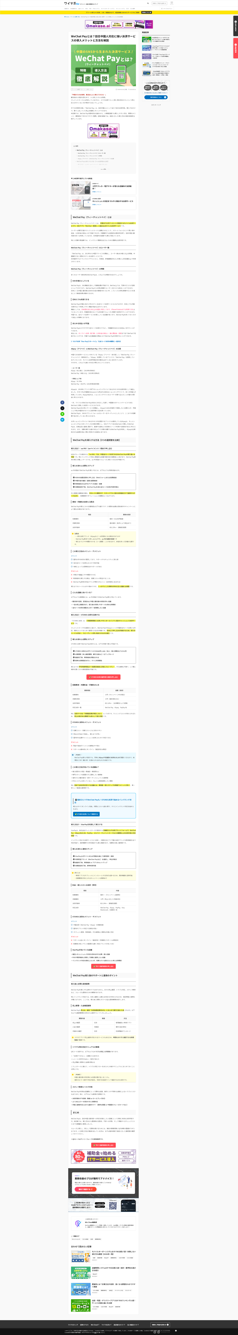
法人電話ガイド (132, 1325)
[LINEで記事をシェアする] (62, 414)
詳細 (145, 12)
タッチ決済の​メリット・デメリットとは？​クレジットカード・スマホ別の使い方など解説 (160, 64)
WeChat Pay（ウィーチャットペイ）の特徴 (90, 156)
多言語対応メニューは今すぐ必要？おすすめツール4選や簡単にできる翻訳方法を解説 (161, 39)
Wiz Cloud (94, 1325)
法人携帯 (132, 8)
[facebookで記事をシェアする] (62, 402)
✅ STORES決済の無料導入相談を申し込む (103, 677)
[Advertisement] (156, 117)
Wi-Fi (127, 8)
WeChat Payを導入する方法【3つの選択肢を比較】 (93, 161)
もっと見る (103, 169)
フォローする (100, 1203)
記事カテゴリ (84, 1325)
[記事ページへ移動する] (81, 1256)
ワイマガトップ (73, 1325)
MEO (86, 8)
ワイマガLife (106, 1325)
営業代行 (66, 8)
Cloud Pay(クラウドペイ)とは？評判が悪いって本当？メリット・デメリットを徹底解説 (161, 48)
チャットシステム (120, 8)
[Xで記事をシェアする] (62, 408)
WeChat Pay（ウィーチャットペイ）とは (90, 150)
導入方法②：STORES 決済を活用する (88, 167)
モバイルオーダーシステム (107, 8)
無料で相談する (84, 1189)
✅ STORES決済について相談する (86, 814)
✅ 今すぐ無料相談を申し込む (103, 966)
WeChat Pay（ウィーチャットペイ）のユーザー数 (92, 153)
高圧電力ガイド (118, 1325)
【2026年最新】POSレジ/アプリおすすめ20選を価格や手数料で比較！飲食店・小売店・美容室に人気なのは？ (161, 73)
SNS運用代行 (73, 8)
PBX (90, 8)
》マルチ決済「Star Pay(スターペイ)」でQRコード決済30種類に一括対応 (96, 341)
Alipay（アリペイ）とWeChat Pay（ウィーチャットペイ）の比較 (96, 158)
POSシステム (96, 8)
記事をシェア (100, 1206)
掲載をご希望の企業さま (159, 1325)
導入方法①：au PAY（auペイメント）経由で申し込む (92, 164)
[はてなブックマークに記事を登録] (62, 420)
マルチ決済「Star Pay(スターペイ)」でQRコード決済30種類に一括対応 (161, 56)
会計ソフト (81, 8)
